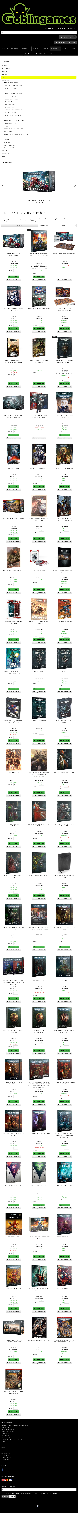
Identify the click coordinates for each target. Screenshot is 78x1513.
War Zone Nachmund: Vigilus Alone (64, 1083)
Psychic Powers (39, 570)
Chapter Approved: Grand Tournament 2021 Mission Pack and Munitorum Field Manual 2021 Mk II (13, 981)
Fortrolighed (49, 28)
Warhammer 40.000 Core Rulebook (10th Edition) (39, 254)
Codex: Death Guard (64, 1237)
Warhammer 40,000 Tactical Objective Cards (13, 722)
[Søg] (75, 33)
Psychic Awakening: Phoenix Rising (64, 773)
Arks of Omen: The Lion (39, 1185)
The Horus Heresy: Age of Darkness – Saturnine (13, 1341)
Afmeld (12, 1496)
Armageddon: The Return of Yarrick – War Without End (64, 468)
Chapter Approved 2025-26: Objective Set (64, 416)
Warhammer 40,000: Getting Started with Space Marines (64, 1341)
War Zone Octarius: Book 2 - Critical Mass (64, 1031)
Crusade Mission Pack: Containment (39, 1031)
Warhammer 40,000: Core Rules (39, 309)
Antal (10, 270)
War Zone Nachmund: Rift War (39, 1134)
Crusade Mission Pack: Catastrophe (14, 1083)
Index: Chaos (39, 671)
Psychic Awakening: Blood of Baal (39, 825)
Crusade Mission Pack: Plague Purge (64, 928)
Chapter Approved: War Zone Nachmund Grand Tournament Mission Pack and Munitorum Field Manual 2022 (39, 1084)
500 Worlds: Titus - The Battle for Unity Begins (13, 468)
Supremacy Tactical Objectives (39, 1340)
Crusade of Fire (13, 772)
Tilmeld (5, 1496)
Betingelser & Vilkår (8, 1429)
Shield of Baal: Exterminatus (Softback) (39, 622)
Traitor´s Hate (13, 1237)
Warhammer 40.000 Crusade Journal (64, 876)
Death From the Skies (64, 622)
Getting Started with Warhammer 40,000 (39, 416)
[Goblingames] (39, 14)
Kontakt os (71, 28)
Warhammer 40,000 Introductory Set (64, 309)
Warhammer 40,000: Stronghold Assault (64, 519)
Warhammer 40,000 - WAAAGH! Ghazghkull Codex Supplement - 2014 (39, 774)
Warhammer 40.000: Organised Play (39, 1238)
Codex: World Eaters (13, 1288)
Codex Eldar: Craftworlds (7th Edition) (39, 1289)
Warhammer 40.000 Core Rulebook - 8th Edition (64, 361)
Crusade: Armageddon (64, 1288)
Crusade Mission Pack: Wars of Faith (13, 1134)
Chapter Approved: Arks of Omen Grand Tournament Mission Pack (64, 1135)
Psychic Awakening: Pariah (39, 876)
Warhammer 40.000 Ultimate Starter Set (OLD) (14, 416)
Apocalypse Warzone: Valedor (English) (64, 571)
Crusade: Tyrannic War (64, 1185)
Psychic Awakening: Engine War (13, 876)
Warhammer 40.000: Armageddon (39, 200)
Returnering (6, 1435)
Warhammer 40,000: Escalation (14, 570)
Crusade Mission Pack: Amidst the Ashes (64, 980)
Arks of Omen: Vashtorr (13, 1185)
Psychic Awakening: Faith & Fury (13, 825)
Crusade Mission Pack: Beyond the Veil (14, 928)
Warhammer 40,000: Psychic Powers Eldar (39, 519)
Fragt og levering (8, 1431)
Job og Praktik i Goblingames (12, 1439)
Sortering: (44, 225)
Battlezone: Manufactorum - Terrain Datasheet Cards (39, 928)
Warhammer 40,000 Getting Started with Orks (13, 1392)
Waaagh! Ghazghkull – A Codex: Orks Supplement (14, 361)
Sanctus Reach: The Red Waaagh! (13, 622)
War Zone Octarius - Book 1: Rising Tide (13, 1031)
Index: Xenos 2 (64, 671)
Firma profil (60, 28)
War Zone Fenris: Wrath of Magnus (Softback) (13, 672)
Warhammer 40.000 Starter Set (64, 254)
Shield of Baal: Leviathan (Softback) (39, 361)
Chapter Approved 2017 (39, 721)
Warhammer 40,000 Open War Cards (64, 722)
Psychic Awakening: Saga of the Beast (64, 825)
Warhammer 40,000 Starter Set (14, 518)
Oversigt (5, 1441)
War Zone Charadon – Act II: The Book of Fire (39, 980)
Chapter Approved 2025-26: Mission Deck (13, 309)
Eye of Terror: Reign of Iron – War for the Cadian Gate (39, 468)
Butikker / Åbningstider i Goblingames (15, 1425)
